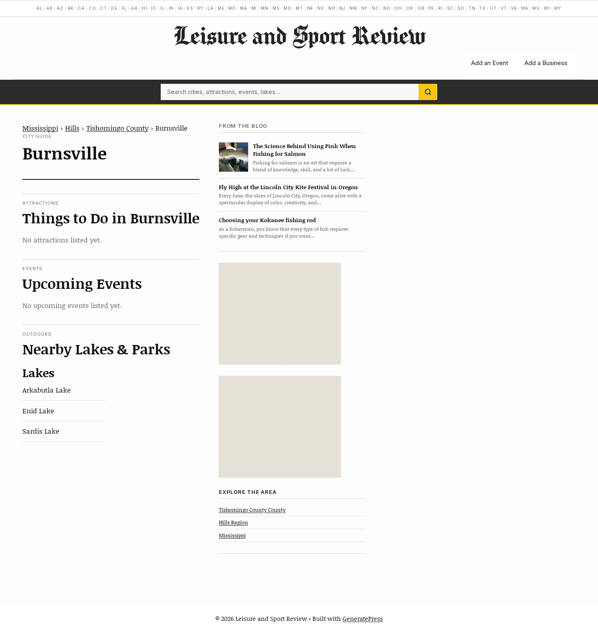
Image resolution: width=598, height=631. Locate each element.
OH (398, 8)
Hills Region (233, 522)
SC (450, 8)
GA (134, 8)
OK (409, 8)
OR (421, 8)
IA (180, 8)
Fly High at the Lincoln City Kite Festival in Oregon (288, 187)
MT (299, 8)
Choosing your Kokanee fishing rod (267, 220)
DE (114, 8)
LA (210, 8)
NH (332, 8)
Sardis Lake (40, 431)
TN (472, 8)
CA (81, 8)
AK (49, 8)
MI (254, 8)
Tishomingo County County (252, 509)
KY (200, 8)
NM (353, 8)
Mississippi (40, 128)
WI (547, 8)
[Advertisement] (280, 314)
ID (153, 8)
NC (375, 8)
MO (288, 8)
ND (387, 8)
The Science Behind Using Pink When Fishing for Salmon (304, 150)
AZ (60, 8)
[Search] (428, 92)
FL (124, 8)
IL (162, 8)
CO (92, 8)
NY (364, 8)
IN (171, 8)
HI (144, 8)
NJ (342, 8)
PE (431, 8)
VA (514, 8)
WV (536, 8)
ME (221, 8)
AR (71, 8)
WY (558, 8)
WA (524, 8)
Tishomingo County (117, 128)
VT (504, 8)
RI (440, 8)
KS (190, 8)
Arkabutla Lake (46, 390)
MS (276, 8)
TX (482, 8)
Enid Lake (38, 410)
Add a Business (545, 63)
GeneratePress (363, 618)
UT (493, 8)
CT (103, 8)
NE (310, 8)
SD (461, 8)
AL (40, 8)
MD (232, 8)
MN (264, 8)
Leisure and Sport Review (299, 34)
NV (320, 8)
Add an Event (489, 63)
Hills (72, 128)
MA (243, 8)
